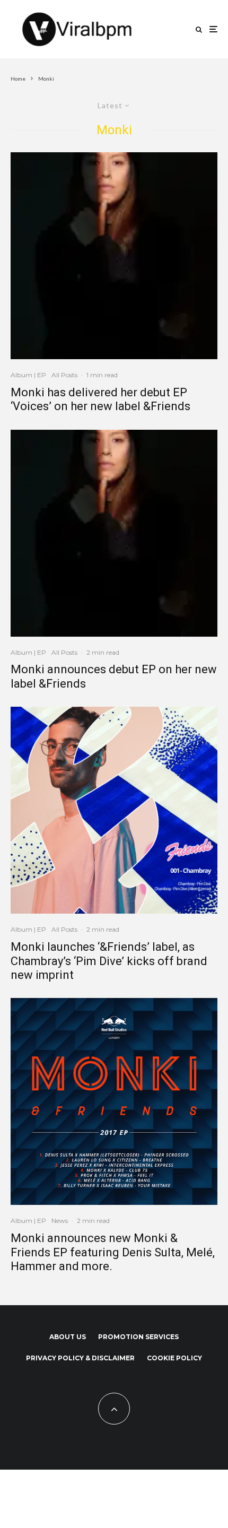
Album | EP (28, 375)
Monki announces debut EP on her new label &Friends (114, 676)
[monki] (114, 255)
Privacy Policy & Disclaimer (80, 1358)
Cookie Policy (174, 1358)
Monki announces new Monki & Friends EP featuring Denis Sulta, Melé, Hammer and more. (113, 1252)
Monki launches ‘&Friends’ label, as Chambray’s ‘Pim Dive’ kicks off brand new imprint (109, 961)
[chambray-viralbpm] (114, 810)
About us (67, 1337)
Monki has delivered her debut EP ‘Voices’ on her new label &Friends (100, 399)
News (59, 1221)
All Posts (64, 375)
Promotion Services (138, 1337)
